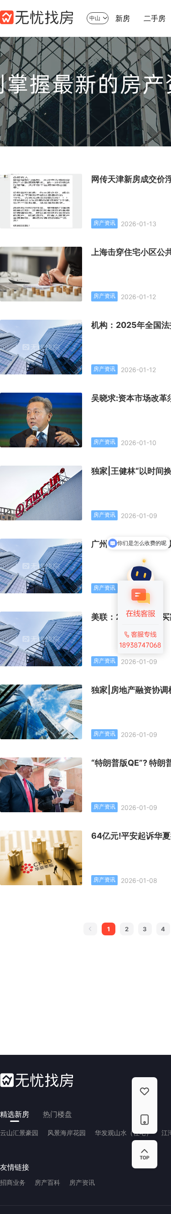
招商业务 (13, 1182)
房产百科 (47, 1182)
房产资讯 (82, 1182)
